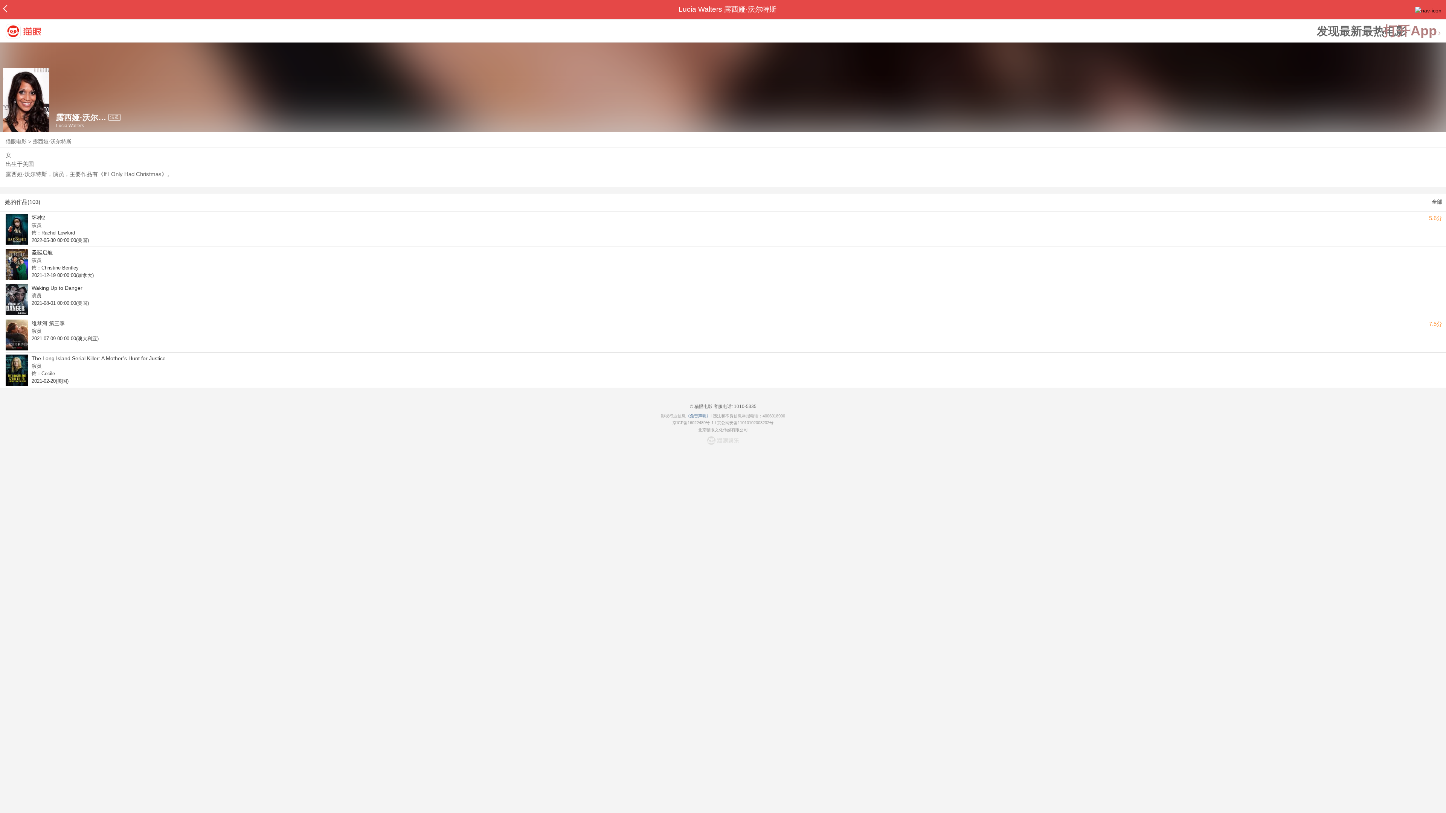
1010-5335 (745, 406)
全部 (1437, 202)
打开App (1410, 31)
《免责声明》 (698, 416)
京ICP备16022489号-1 (693, 422)
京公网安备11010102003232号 (745, 422)
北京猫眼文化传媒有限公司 (723, 430)
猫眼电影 (16, 142)
